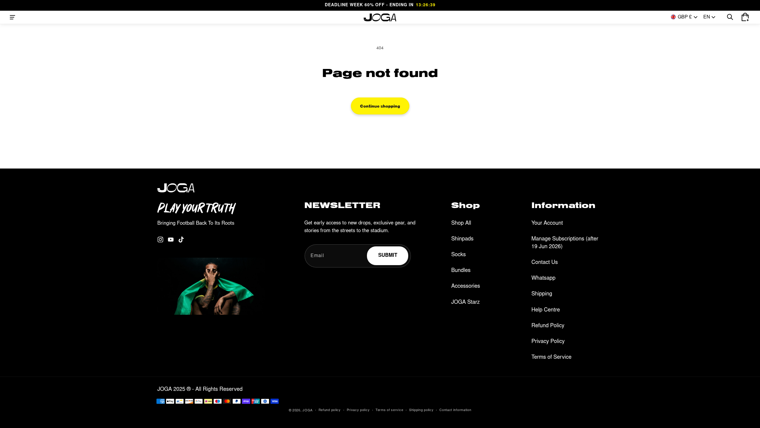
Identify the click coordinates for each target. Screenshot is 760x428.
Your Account (547, 223)
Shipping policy (421, 410)
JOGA (308, 410)
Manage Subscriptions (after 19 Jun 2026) (564, 243)
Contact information (455, 410)
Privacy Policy (548, 341)
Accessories (465, 286)
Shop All (461, 223)
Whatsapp (543, 278)
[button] (12, 17)
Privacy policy (358, 410)
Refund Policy (547, 326)
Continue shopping (380, 105)
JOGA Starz (465, 302)
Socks (458, 255)
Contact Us (544, 262)
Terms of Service (551, 357)
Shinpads (462, 239)
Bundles (461, 270)
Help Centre (545, 310)
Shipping (541, 294)
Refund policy (330, 410)
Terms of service (389, 410)
